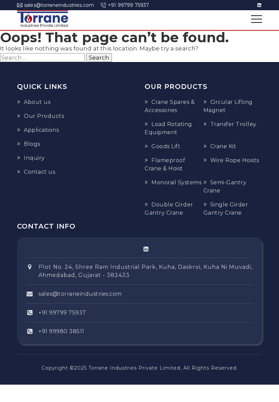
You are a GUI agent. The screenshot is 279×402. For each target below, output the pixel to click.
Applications (41, 130)
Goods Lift (165, 146)
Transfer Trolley (233, 124)
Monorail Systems (176, 182)
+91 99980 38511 (61, 331)
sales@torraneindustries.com (59, 5)
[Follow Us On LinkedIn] (259, 5)
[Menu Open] (256, 19)
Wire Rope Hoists (234, 160)
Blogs (32, 144)
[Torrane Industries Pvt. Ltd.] (42, 19)
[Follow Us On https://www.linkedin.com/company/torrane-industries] (146, 249)
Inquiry (34, 158)
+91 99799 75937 (128, 5)
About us (37, 102)
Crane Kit (223, 146)
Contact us (39, 172)
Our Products (44, 116)
